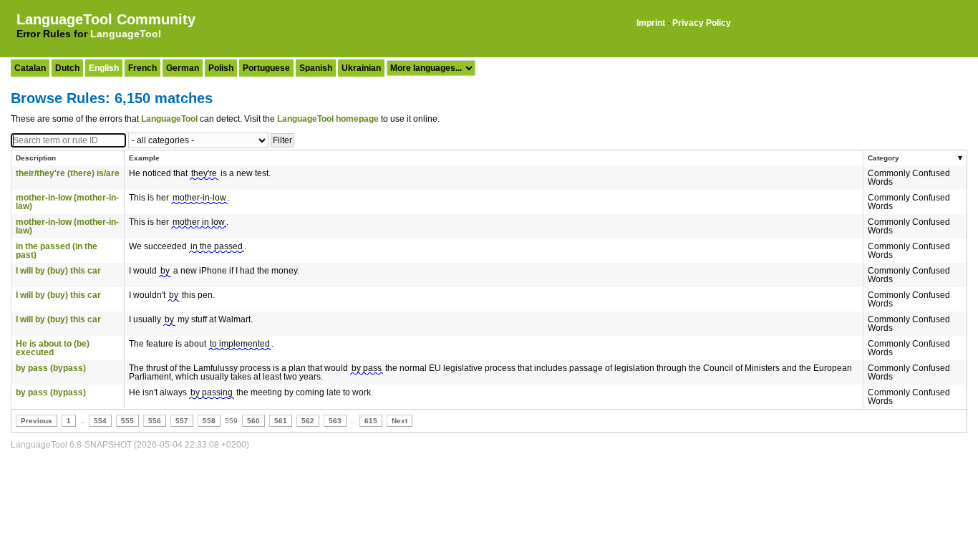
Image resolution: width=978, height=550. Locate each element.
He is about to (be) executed (52, 348)
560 (253, 421)
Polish (220, 68)
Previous (36, 421)
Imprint (650, 23)
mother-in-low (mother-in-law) (67, 202)
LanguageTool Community (105, 19)
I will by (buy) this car (58, 271)
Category (883, 158)
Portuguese (266, 68)
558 (209, 421)
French (142, 68)
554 (100, 421)
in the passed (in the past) (56, 250)
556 (154, 421)
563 (335, 421)
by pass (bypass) (51, 368)
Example (144, 158)
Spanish (315, 68)
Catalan (30, 68)
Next (399, 421)
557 (181, 421)
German (182, 68)
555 (127, 421)
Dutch (67, 68)
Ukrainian (361, 68)
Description (36, 158)
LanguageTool (125, 33)
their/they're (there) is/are (68, 173)
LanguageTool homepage (328, 119)
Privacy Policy (701, 23)
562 (307, 421)
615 (370, 421)
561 (280, 421)
